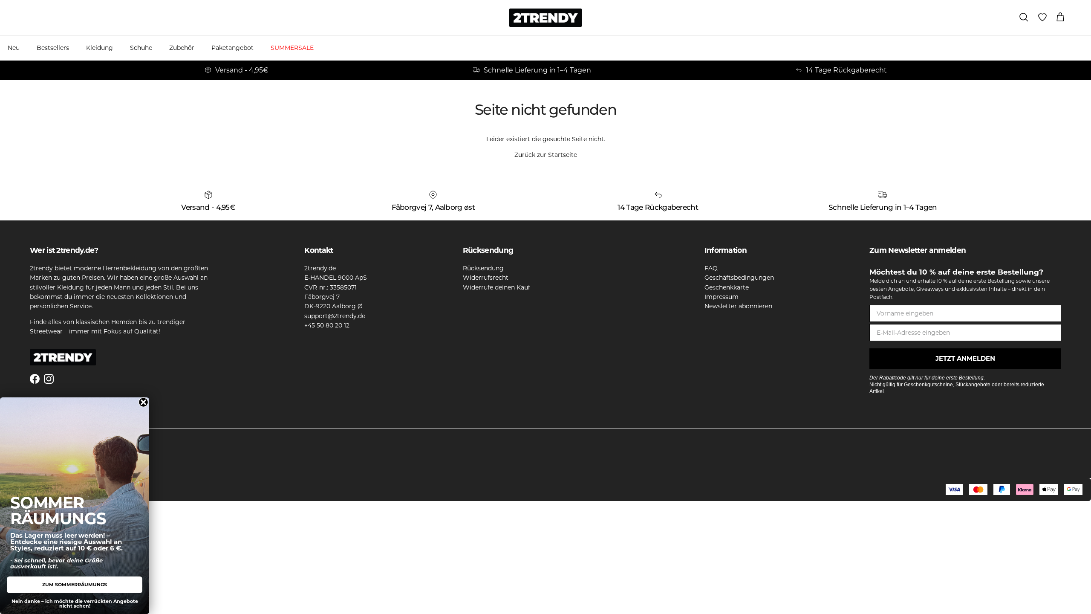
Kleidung (99, 48)
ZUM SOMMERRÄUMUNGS (74, 585)
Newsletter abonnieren (738, 306)
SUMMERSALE (292, 48)
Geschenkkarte (726, 287)
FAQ (711, 268)
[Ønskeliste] (1042, 17)
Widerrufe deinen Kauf (496, 287)
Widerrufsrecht (485, 277)
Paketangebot (232, 48)
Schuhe (141, 48)
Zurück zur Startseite (545, 155)
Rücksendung (483, 268)
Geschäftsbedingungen (739, 277)
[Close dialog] (143, 402)
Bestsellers (53, 48)
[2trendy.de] (545, 18)
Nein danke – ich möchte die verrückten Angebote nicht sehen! (75, 603)
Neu (14, 48)
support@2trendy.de (334, 316)
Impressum (721, 297)
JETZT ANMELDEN (965, 358)
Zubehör (181, 48)
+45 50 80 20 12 (326, 325)
